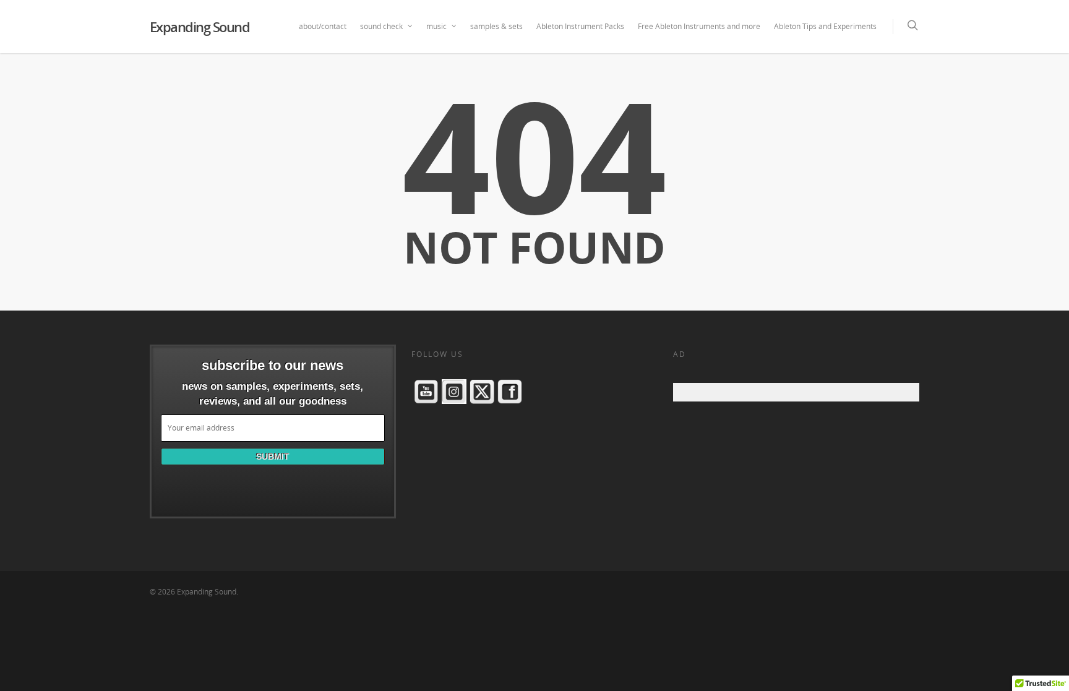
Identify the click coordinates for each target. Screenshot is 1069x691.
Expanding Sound (200, 26)
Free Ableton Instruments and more (699, 26)
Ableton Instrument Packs (580, 26)
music (436, 26)
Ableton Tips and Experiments (825, 26)
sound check (381, 26)
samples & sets (496, 26)
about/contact (322, 26)
